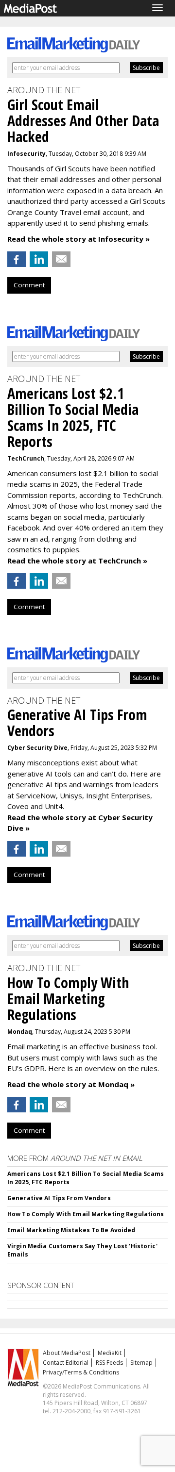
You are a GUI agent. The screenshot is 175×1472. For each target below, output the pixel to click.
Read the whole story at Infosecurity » (78, 239)
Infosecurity (26, 153)
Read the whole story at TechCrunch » (77, 560)
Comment (29, 285)
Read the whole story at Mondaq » (71, 1084)
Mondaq (19, 1031)
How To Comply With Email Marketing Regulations (85, 1214)
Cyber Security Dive (37, 748)
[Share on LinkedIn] (39, 259)
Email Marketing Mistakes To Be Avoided (71, 1230)
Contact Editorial (65, 1362)
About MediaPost (66, 1353)
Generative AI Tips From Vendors (59, 1198)
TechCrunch (25, 458)
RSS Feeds (109, 1362)
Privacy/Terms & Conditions (81, 1372)
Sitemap (141, 1362)
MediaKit (110, 1353)
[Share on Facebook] (16, 259)
